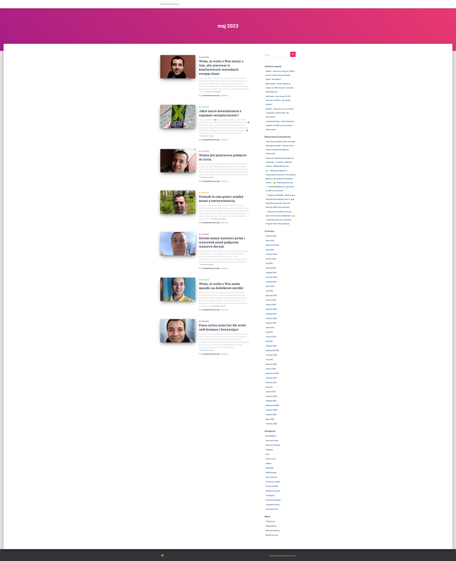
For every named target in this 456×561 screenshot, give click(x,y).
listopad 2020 (271, 401)
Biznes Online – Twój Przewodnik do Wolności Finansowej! (280, 150)
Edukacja (269, 450)
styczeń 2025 (271, 268)
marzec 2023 (271, 337)
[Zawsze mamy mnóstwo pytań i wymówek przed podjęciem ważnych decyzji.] (177, 243)
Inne (267, 454)
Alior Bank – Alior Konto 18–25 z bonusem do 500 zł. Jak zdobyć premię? (278, 100)
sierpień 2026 (271, 236)
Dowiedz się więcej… (213, 92)
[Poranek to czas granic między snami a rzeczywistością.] (177, 202)
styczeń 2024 (271, 305)
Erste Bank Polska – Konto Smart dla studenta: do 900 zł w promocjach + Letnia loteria (280, 125)
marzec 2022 (271, 369)
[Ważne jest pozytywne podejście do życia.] (177, 160)
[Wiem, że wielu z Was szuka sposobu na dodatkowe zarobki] (177, 289)
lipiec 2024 (270, 286)
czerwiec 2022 (271, 355)
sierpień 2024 (271, 282)
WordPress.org (272, 535)
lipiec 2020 (270, 419)
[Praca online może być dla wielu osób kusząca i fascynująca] (177, 331)
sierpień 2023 (271, 323)
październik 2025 (272, 245)
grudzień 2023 (271, 309)
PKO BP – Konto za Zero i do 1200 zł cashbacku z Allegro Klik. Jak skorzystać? (280, 113)
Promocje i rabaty (273, 482)
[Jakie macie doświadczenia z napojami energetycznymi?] (177, 116)
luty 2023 (269, 341)
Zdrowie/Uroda (272, 509)
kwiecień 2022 (271, 364)
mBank (268, 463)
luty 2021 (269, 387)
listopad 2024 (271, 273)
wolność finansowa (273, 500)
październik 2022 (272, 350)
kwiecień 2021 (271, 382)
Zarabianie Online (273, 505)
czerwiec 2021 (271, 378)
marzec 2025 (271, 259)
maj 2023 (269, 332)
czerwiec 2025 (271, 254)
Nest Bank (269, 468)
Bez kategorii (204, 57)
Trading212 (270, 495)
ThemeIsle (292, 556)
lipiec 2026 (270, 241)
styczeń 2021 (271, 392)
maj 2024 (269, 291)
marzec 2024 (271, 300)
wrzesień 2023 (271, 318)
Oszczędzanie (271, 477)
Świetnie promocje (273, 491)
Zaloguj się (270, 521)
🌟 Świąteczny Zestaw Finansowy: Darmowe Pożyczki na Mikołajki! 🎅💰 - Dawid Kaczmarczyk (280, 216)
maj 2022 (269, 360)
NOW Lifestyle (271, 473)
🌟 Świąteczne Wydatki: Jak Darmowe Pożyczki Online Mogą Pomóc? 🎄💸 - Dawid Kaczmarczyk (280, 199)
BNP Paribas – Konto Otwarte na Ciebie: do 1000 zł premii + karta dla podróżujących (279, 88)
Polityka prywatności (162, 555)
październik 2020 (272, 405)
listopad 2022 (271, 346)
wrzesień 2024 (271, 277)
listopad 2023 (271, 314)
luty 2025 (269, 263)
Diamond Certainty (273, 445)
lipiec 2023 (270, 328)
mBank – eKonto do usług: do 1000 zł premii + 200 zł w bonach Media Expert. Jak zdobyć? (280, 75)
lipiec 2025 (270, 250)
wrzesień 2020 (271, 410)
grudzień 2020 (271, 396)
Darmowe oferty (272, 440)
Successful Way (272, 486)
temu (224, 95)
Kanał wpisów (271, 526)
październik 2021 (272, 373)
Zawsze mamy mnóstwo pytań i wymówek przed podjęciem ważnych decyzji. (222, 242)
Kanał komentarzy (273, 530)
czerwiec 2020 (271, 424)
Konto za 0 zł (271, 459)
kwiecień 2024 (271, 295)
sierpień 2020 (271, 414)
